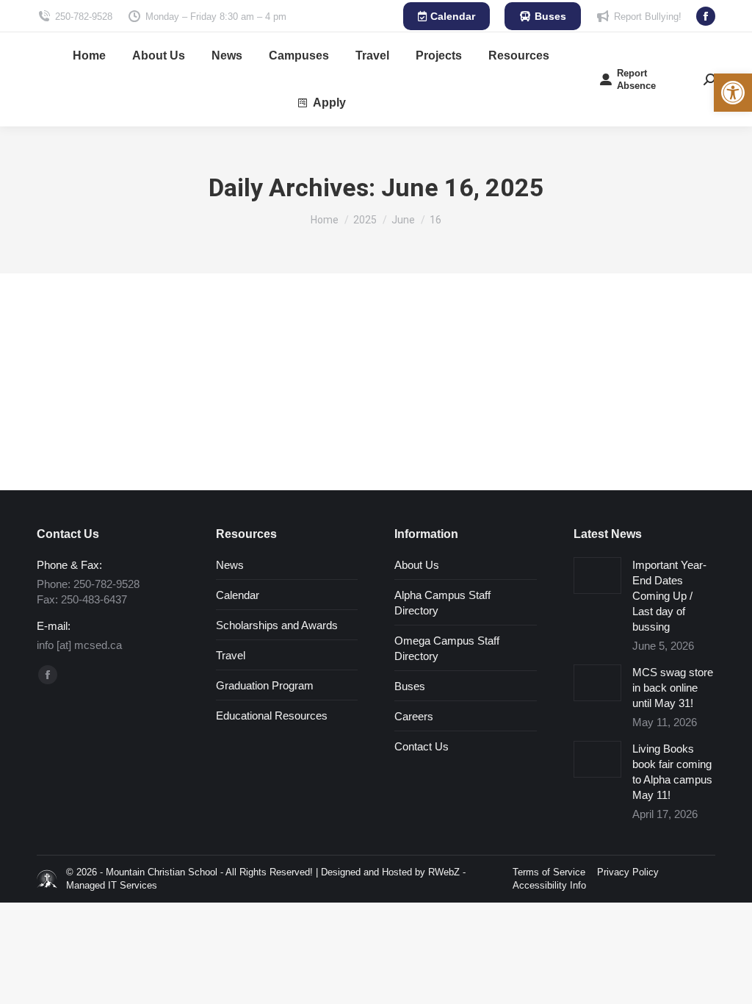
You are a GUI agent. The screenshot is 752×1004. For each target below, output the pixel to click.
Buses (409, 686)
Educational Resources (272, 715)
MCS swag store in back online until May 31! (672, 687)
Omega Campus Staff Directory (446, 648)
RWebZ (444, 872)
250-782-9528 (83, 16)
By (176, 372)
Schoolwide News (92, 372)
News (230, 565)
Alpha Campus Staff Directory (442, 603)
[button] (733, 92)
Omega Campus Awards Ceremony (177, 349)
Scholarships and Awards (277, 625)
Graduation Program (265, 685)
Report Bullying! (648, 16)
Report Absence (636, 79)
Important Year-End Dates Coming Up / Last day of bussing (669, 596)
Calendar (237, 595)
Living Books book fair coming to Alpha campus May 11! (672, 771)
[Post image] (597, 575)
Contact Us (421, 746)
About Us (416, 565)
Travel (230, 655)
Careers (413, 716)
